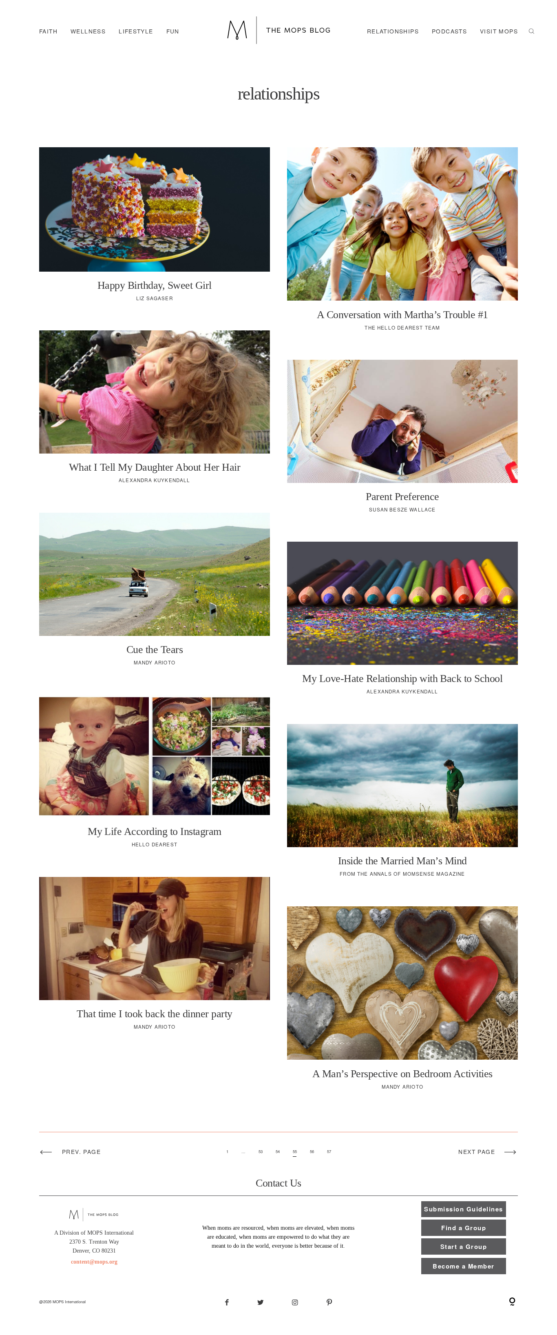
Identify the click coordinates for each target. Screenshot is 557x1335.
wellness (88, 31)
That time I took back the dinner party (154, 959)
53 (261, 1151)
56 (312, 1151)
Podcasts (449, 31)
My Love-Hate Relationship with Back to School (402, 624)
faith (48, 31)
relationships (393, 31)
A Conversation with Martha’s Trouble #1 (402, 244)
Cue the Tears (154, 595)
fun (172, 31)
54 (278, 1151)
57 (329, 1151)
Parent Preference (402, 442)
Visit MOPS (499, 31)
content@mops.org (94, 1262)
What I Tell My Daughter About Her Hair (154, 412)
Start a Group (463, 1246)
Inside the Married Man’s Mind (402, 806)
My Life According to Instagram (154, 777)
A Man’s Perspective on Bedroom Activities (402, 1003)
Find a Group (463, 1227)
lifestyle (136, 31)
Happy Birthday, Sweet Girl (154, 230)
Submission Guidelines (463, 1208)
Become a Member (463, 1266)
